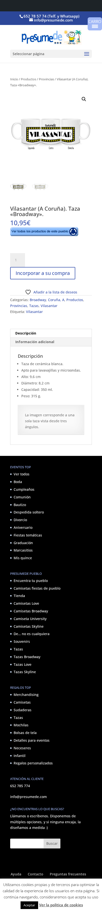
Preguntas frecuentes (68, 874)
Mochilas (21, 725)
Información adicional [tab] (34, 341)
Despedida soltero (29, 512)
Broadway (38, 299)
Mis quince (23, 558)
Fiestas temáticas (28, 535)
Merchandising (26, 694)
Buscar (52, 843)
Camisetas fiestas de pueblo (37, 588)
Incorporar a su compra (43, 273)
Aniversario (23, 527)
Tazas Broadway (27, 656)
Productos (28, 79)
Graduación (23, 542)
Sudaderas (22, 710)
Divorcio (20, 519)
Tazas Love (22, 664)
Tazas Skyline (25, 671)
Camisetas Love (26, 603)
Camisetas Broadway (31, 611)
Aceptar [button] (29, 905)
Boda (18, 481)
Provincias (46, 79)
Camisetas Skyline (29, 626)
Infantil (20, 755)
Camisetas (22, 702)
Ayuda (16, 874)
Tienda (19, 595)
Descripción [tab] (25, 333)
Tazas (34, 305)
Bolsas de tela (25, 732)
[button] (83, 99)
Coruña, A (56, 299)
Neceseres (22, 748)
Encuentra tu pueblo (31, 580)
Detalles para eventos (32, 740)
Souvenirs (22, 641)
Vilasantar (49, 305)
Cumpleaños (24, 489)
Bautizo (20, 504)
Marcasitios (23, 550)
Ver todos (21, 474)
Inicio (14, 79)
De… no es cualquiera (32, 633)
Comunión (22, 497)
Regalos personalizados (33, 763)
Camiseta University (30, 618)
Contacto (35, 874)
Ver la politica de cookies (61, 904)
